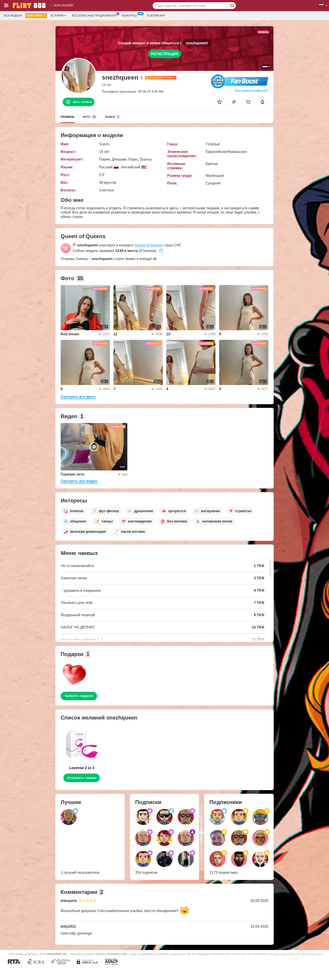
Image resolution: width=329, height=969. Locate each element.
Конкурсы (129, 15)
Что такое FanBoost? (251, 90)
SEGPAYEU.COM (117, 954)
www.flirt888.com (57, 953)
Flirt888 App (156, 15)
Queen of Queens (149, 245)
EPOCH (100, 954)
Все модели (13, 15)
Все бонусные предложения (94, 15)
